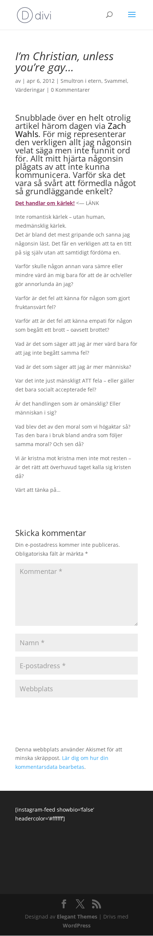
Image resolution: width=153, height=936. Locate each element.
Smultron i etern (81, 80)
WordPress (77, 925)
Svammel (115, 80)
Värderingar (30, 89)
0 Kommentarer (70, 89)
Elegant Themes (77, 916)
